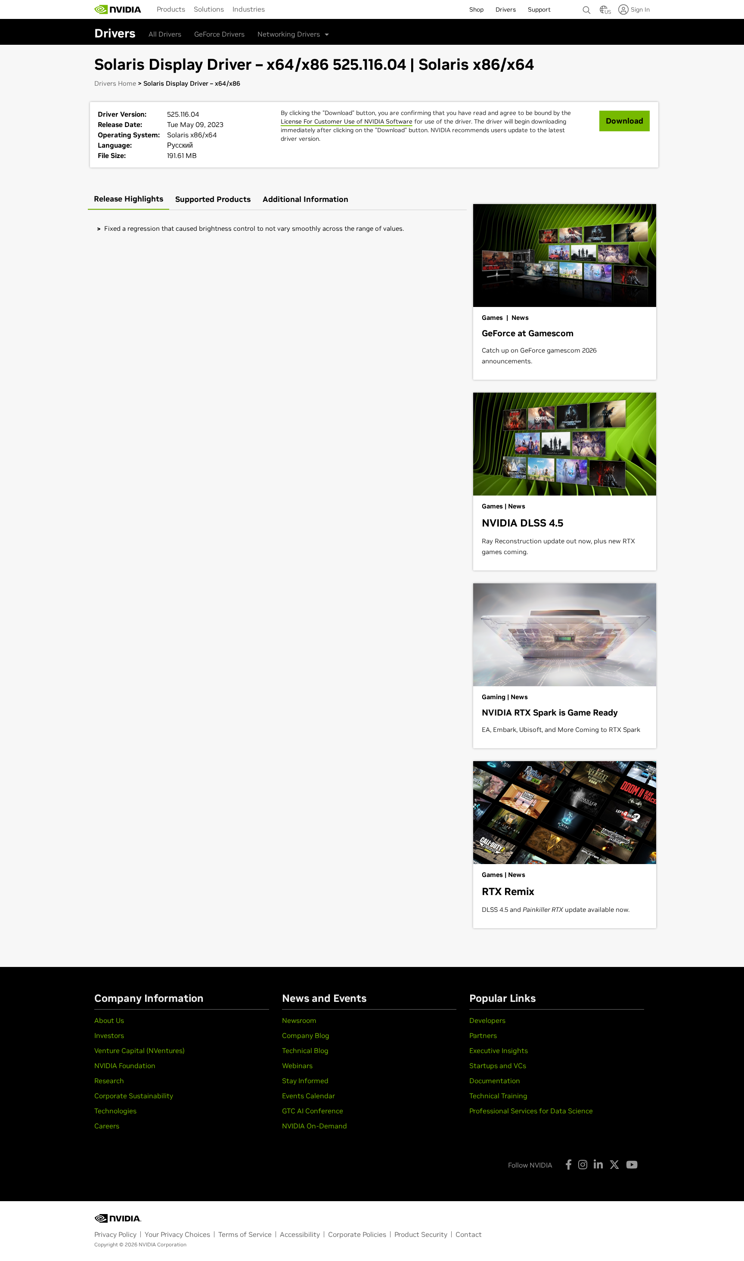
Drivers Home (115, 83)
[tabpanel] (277, 228)
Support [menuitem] (539, 9)
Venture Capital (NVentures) (139, 1050)
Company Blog (305, 1035)
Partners (483, 1035)
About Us (109, 1020)
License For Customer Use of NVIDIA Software (346, 121)
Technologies (115, 1110)
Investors (109, 1035)
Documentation (494, 1080)
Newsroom (299, 1020)
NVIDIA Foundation (124, 1065)
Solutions (209, 9)
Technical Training (498, 1095)
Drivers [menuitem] (506, 9)
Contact (469, 1234)
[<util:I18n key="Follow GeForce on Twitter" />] (614, 1164)
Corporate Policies (357, 1234)
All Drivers (165, 34)
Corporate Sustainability (133, 1095)
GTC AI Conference (312, 1110)
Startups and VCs (497, 1065)
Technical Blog (305, 1050)
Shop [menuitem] (476, 9)
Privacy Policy (115, 1234)
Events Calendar (308, 1095)
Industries (248, 9)
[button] (603, 12)
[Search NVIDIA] (587, 7)
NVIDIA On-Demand (314, 1126)
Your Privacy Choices (177, 1234)
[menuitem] (170, 9)
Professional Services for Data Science (531, 1110)
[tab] (128, 199)
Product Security (420, 1234)
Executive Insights (498, 1050)
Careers (106, 1126)
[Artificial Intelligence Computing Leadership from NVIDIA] (118, 9)
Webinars (297, 1065)
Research (109, 1080)
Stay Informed (305, 1080)
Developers (487, 1020)
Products (171, 9)
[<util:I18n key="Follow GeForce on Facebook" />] (568, 1164)
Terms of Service (245, 1234)
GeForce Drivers (219, 34)
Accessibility (300, 1234)
